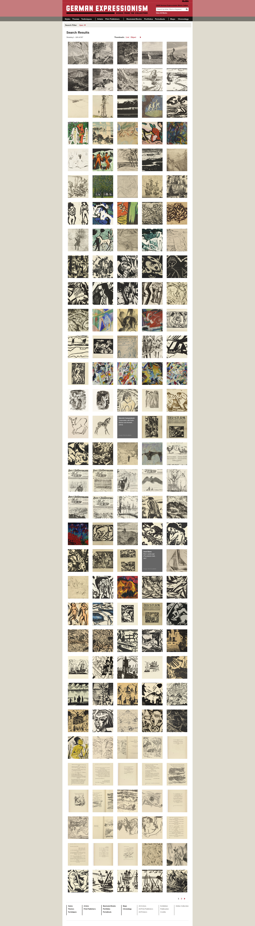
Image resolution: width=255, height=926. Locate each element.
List (127, 37)
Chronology (183, 19)
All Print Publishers (146, 909)
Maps (172, 19)
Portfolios (148, 19)
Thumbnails (119, 37)
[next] (140, 37)
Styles (67, 19)
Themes (75, 19)
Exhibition (164, 906)
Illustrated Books (134, 19)
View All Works (161, 13)
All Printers (143, 912)
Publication (164, 909)
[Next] (190, 467)
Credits (163, 912)
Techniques (86, 19)
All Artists (142, 906)
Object (133, 37)
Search (187, 9)
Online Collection (182, 906)
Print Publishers (112, 19)
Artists (100, 19)
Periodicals (160, 19)
